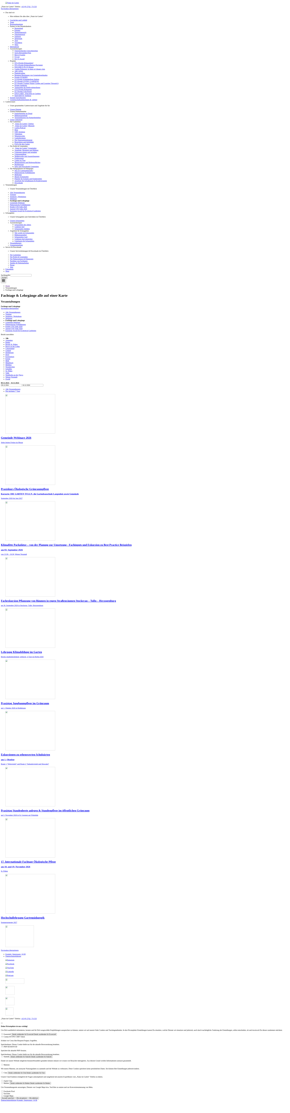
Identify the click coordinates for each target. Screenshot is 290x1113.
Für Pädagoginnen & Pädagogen (21, 259)
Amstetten (9, 340)
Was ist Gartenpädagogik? (23, 171)
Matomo (7, 1065)
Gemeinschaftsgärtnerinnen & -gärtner (23, 100)
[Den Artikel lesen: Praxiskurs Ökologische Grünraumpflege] (30, 484)
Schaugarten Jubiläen (22, 229)
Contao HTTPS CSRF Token (14, 1037)
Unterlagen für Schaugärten (24, 241)
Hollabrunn (9, 353)
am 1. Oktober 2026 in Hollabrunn (13, 708)
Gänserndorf (9, 348)
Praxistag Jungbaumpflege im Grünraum (25, 703)
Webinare (13, 199)
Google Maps (8, 1096)
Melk (7, 361)
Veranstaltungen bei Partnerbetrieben (27, 118)
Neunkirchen (10, 367)
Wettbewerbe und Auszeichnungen (26, 156)
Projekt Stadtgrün (20, 85)
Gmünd (8, 351)
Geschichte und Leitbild (18, 20)
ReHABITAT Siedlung (22, 96)
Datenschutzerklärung (13, 956)
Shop (7, 271)
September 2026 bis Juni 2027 (12, 498)
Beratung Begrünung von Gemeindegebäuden (30, 75)
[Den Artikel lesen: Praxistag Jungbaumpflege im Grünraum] (30, 698)
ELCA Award (19, 59)
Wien (16, 45)
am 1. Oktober (7, 759)
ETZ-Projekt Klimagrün (23, 89)
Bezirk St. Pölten (11, 344)
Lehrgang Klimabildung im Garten (21, 651)
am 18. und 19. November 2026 (15, 867)
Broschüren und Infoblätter (24, 142)
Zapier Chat (8, 1081)
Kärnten (17, 30)
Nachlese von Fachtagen (19, 261)
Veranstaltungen (15, 243)
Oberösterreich (19, 34)
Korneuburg (9, 357)
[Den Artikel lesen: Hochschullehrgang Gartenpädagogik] (30, 913)
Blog (16, 130)
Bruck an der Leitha (12, 346)
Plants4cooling (19, 73)
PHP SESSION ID (10, 1047)
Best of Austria (19, 55)
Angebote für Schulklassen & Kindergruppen (30, 181)
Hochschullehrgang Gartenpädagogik (23, 917)
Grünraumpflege (20, 154)
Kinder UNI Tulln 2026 (18, 207)
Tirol (16, 41)
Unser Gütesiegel (16, 120)
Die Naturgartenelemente (23, 140)
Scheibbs (8, 369)
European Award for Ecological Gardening (25, 211)
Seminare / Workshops (18, 197)
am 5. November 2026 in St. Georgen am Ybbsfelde (19, 815)
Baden (7, 342)
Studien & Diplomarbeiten (19, 263)
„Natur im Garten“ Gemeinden (25, 148)
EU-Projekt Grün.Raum (23, 92)
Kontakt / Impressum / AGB (15, 954)
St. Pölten (8, 371)
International (14, 47)
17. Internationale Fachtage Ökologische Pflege (28, 861)
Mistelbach (9, 363)
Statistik (6, 1057)
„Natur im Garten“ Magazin (24, 126)
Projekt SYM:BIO (21, 77)
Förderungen (19, 158)
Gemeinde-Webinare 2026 (16, 437)
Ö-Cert (16, 57)
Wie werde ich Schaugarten (24, 233)
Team (12, 22)
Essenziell (7, 1034)
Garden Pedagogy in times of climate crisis (29, 69)
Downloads (18, 183)
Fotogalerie (9, 269)
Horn (7, 355)
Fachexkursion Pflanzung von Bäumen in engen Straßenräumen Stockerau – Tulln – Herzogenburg (58, 600)
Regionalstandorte (16, 24)
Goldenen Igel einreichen (23, 239)
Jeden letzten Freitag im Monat (12, 442)
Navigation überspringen (10, 9)
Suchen (4, 277)
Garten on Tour (19, 160)
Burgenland (18, 28)
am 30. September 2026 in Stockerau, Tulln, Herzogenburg (22, 605)
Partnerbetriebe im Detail (23, 113)
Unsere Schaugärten (17, 221)
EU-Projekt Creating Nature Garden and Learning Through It (36, 83)
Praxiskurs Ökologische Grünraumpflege (25, 489)
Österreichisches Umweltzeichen (26, 51)
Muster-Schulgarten (21, 177)
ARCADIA (18, 71)
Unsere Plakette (15, 109)
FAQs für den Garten (22, 144)
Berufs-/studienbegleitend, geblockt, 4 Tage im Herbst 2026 (22, 657)
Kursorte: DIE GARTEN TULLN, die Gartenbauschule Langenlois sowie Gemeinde (40, 494)
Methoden (18, 175)
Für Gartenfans (15, 255)
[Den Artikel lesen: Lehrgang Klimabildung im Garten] (30, 647)
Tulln (7, 373)
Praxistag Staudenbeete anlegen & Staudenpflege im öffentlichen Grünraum (45, 810)
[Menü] (3, 281)
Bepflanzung (19, 164)
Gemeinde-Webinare (17, 203)
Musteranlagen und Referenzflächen (27, 162)
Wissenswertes (19, 136)
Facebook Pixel (9, 1091)
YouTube (7, 1094)
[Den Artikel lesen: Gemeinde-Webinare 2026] (30, 433)
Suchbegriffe (5, 275)
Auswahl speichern (8, 1098)
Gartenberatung (20, 138)
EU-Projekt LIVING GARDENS (26, 81)
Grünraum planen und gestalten (25, 152)
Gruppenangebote (16, 245)
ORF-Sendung (19, 132)
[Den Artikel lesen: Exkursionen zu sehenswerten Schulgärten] (30, 750)
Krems (7, 359)
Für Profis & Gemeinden (19, 257)
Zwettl (7, 379)
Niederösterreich (20, 32)
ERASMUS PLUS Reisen (24, 67)
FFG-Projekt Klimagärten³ (23, 63)
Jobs (11, 267)
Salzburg (17, 36)
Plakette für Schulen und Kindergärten (28, 179)
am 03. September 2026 (12, 550)
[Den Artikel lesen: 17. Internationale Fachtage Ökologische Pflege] (30, 857)
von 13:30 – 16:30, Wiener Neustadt (14, 554)
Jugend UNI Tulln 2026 (18, 209)
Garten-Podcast (19, 128)
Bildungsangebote (20, 116)
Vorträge (13, 195)
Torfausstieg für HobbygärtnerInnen (27, 87)
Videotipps (18, 134)
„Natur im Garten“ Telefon (24, 124)
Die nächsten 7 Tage (12, 391)
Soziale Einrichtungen (18, 98)
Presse (12, 265)
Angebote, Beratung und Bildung (26, 150)
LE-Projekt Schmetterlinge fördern (26, 79)
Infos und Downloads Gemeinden (26, 166)
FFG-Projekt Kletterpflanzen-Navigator (28, 65)
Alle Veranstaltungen (17, 193)
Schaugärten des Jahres (22, 225)
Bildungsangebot (20, 235)
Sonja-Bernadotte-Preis (22, 53)
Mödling (8, 365)
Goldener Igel (19, 227)
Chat (5, 1073)
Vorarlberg (18, 43)
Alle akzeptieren (21, 1098)
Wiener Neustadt (11, 377)
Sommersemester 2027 (9, 922)
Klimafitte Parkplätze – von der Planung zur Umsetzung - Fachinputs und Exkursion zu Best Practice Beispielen (66, 544)
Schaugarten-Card (20, 237)
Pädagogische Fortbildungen (24, 173)
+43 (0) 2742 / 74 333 (29, 7)
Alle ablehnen (33, 1098)
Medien (6, 1083)
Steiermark (18, 39)
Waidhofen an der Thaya (14, 375)
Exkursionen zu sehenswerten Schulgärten (25, 754)
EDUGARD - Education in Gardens (27, 94)
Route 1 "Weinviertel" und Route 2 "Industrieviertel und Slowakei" (25, 764)
